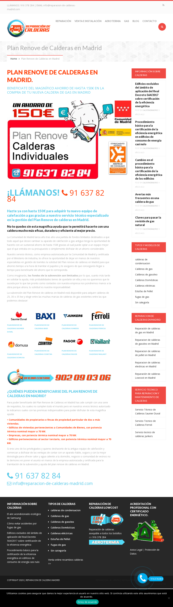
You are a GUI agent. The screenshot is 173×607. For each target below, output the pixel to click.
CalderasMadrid (150, 110)
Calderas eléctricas (145, 285)
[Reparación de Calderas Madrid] (29, 28)
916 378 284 (27, 5)
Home (13, 58)
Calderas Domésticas (146, 280)
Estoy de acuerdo (87, 602)
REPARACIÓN (63, 21)
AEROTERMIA (113, 21)
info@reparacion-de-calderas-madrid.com (52, 483)
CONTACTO (149, 21)
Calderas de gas (144, 268)
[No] (168, 598)
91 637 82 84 (55, 196)
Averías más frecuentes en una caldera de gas (147, 198)
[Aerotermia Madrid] (107, 542)
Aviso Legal (136, 549)
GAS (126, 21)
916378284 (157, 578)
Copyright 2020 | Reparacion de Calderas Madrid (33, 580)
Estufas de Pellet (144, 291)
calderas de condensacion (66, 510)
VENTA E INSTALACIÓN (88, 21)
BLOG (135, 21)
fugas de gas (142, 296)
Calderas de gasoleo (146, 274)
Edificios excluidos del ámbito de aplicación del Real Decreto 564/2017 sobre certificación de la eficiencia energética (147, 95)
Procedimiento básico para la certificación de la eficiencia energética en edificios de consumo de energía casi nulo (148, 133)
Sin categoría (142, 302)
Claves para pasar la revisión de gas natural (148, 221)
